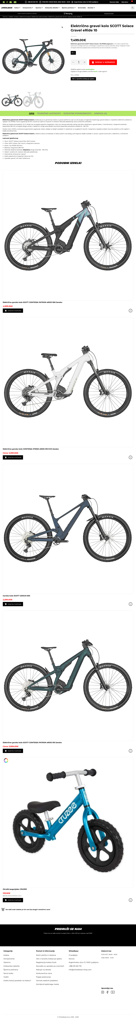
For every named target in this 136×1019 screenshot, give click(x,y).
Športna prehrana (68, 8)
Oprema (38, 8)
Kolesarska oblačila (51, 8)
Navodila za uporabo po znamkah (50, 966)
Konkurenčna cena (44, 973)
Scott (95, 71)
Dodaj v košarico (105, 62)
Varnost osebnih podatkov (47, 981)
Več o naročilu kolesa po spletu (83, 79)
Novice (71, 959)
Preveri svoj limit (109, 13)
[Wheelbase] (6, 8)
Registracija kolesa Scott (46, 962)
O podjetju (73, 955)
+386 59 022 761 (32, 2)
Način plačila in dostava (46, 955)
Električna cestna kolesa (39, 17)
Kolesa (16, 8)
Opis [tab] (31, 113)
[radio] (73, 53)
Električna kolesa (25, 17)
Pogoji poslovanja (43, 977)
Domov (5, 17)
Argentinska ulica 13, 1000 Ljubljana (86, 2)
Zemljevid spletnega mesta (47, 984)
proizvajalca (90, 69)
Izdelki (11, 17)
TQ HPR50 (11, 121)
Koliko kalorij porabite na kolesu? (17, 981)
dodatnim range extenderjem (43, 126)
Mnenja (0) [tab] (100, 113)
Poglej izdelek (130, 310)
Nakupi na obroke (43, 970)
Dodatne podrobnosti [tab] (77, 113)
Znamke (90, 8)
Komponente (27, 8)
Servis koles (82, 8)
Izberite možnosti (14, 311)
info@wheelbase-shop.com (80, 970)
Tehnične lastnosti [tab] (49, 113)
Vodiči (6, 977)
